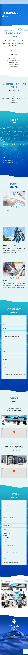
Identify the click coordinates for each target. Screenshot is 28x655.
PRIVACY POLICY (19, 647)
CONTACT (13, 647)
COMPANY (8, 647)
